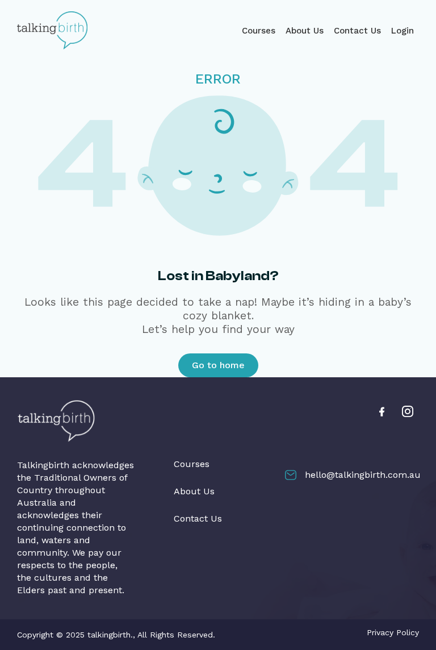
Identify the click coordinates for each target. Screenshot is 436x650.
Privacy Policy (393, 632)
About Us (305, 31)
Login (402, 31)
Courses (258, 31)
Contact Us (357, 31)
